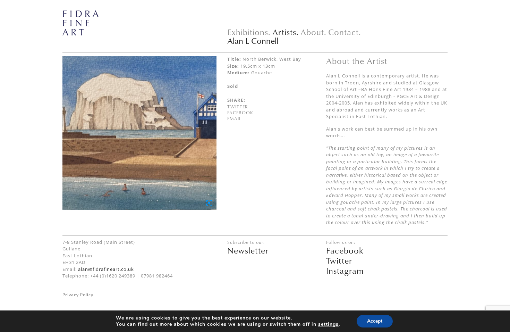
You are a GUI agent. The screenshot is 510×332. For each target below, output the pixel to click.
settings (328, 324)
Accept (374, 321)
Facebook (240, 112)
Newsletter (248, 250)
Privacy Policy (77, 295)
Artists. (285, 32)
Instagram (345, 270)
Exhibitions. (249, 32)
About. (313, 32)
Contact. (344, 32)
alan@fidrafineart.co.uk (106, 269)
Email (234, 118)
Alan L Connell (252, 41)
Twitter (237, 106)
